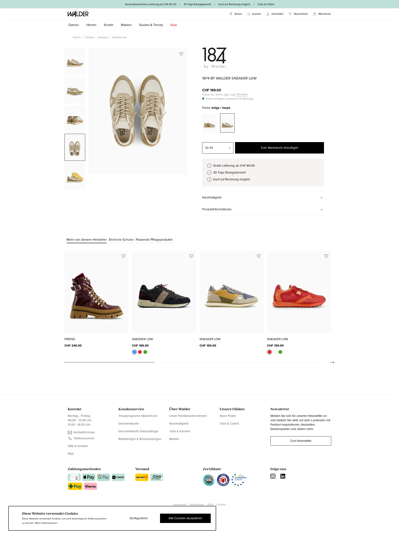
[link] (214, 66)
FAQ (70, 453)
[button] (263, 197)
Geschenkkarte (128, 423)
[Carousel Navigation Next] (330, 362)
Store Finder (228, 416)
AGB (210, 505)
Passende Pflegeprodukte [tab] (154, 239)
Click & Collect (229, 423)
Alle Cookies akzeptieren (185, 518)
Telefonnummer (84, 438)
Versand (242, 94)
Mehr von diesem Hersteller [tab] (86, 239)
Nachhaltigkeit (178, 423)
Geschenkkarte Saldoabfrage (138, 431)
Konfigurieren (139, 518)
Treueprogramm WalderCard (137, 416)
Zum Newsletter (301, 441)
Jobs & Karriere (179, 431)
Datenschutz (197, 505)
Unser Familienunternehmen (188, 416)
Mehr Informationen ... (47, 523)
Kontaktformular (84, 432)
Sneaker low (142, 339)
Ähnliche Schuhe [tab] (121, 239)
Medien (174, 439)
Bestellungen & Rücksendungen (139, 439)
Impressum (179, 505)
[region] (126, 118)
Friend (69, 339)
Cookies (221, 505)
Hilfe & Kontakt (78, 446)
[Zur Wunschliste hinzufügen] (181, 54)
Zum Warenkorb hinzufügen (279, 147)
